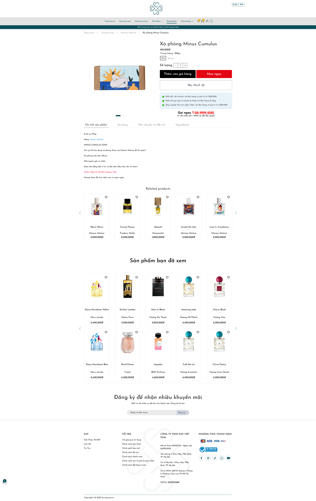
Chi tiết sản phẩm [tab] (96, 124)
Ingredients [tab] (182, 124)
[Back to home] (156, 8)
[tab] (118, 115)
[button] (90, 76)
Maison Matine (96, 139)
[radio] (163, 58)
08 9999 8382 (204, 112)
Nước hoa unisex (141, 21)
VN (241, 5)
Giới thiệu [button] (156, 21)
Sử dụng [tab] (123, 124)
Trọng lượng (166, 53)
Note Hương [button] (186, 21)
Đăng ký (182, 413)
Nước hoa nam (125, 21)
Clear (171, 59)
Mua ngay (214, 74)
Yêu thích (193, 85)
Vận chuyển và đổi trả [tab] (151, 124)
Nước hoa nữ (110, 21)
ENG (235, 5)
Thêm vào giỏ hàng (177, 74)
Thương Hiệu (172, 21)
